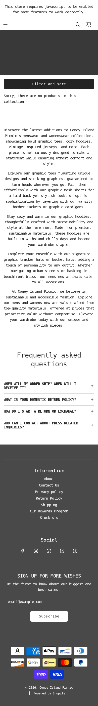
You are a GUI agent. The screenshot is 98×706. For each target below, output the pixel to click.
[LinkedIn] (62, 550)
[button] (49, 385)
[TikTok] (75, 550)
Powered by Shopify (49, 693)
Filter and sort (49, 84)
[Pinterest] (49, 550)
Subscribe (49, 616)
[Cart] (88, 24)
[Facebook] (22, 550)
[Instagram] (35, 550)
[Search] (77, 24)
